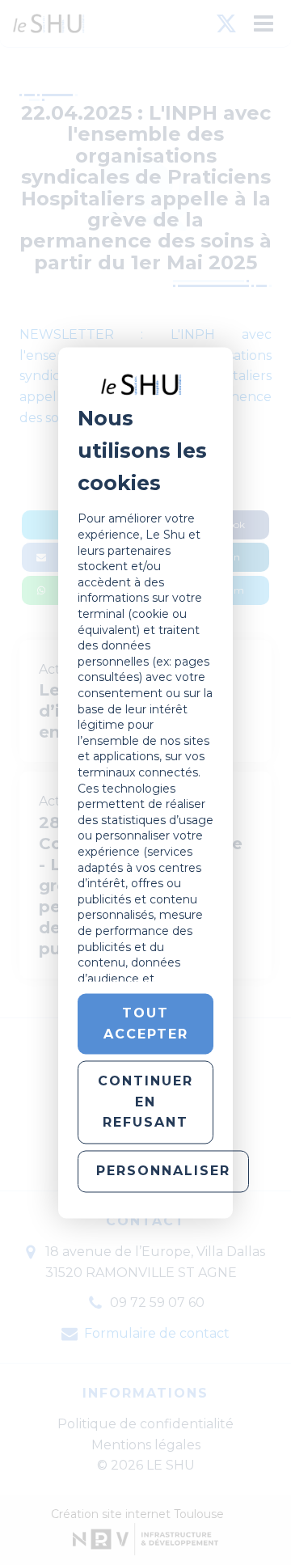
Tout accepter (145, 1023)
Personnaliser (163, 1170)
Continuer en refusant (145, 1102)
